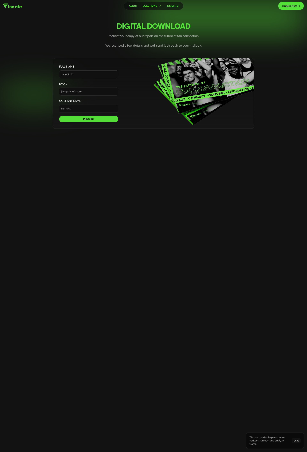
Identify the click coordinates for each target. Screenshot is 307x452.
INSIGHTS (172, 6)
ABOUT (133, 6)
